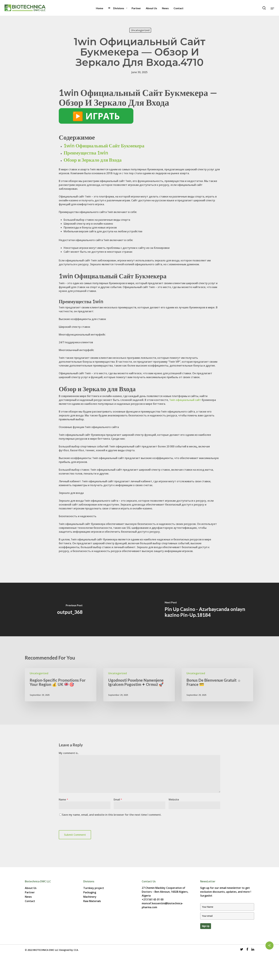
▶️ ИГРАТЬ (96, 116)
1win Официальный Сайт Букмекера (104, 145)
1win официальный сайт (185, 400)
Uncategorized (140, 30)
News (28, 896)
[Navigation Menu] (272, 8)
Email (118, 799)
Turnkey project (93, 888)
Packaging (89, 892)
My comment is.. (69, 753)
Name (63, 799)
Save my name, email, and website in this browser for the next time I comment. (111, 814)
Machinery (89, 896)
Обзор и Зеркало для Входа (93, 160)
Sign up (205, 926)
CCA (76, 949)
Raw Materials (92, 901)
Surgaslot (206, 895)
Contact (30, 901)
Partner (30, 892)
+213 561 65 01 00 (152, 899)
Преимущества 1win (86, 152)
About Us (30, 888)
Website (174, 799)
